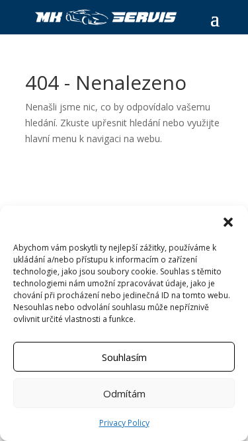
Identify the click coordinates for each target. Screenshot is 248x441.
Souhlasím (124, 357)
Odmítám (124, 393)
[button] (228, 222)
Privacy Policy (124, 422)
